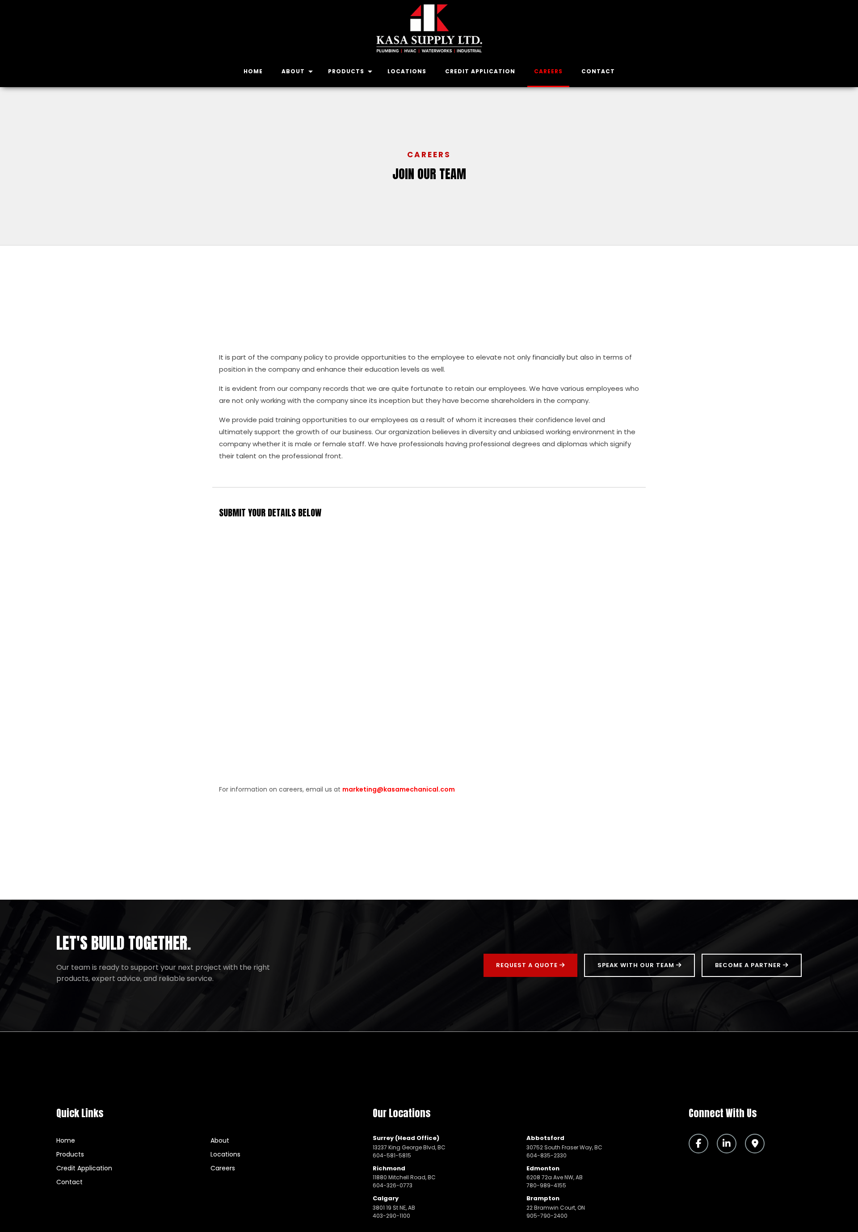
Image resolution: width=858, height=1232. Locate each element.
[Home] (429, 28)
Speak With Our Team (636, 965)
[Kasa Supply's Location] (758, 1144)
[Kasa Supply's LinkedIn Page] (730, 1144)
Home (253, 71)
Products (346, 71)
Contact (598, 71)
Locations (406, 71)
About (293, 71)
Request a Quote (527, 965)
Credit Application (480, 71)
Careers (548, 71)
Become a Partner (749, 965)
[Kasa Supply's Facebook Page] (702, 1144)
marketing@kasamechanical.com (398, 789)
